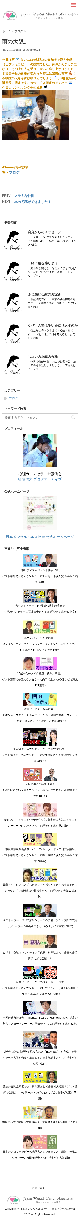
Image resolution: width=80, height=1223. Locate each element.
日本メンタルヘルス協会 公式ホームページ (40, 537)
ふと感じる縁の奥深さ (44, 294)
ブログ (14, 172)
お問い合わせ (40, 1188)
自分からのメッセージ (44, 232)
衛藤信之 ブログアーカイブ (40, 479)
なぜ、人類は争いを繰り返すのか (53, 325)
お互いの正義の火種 (43, 356)
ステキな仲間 (24, 196)
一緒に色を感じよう (43, 263)
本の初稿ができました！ (32, 202)
